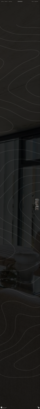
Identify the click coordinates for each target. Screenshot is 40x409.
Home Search (10, 1)
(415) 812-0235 (36, 1)
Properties (6, 1)
